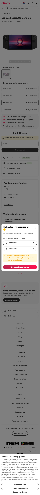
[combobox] (20, 242)
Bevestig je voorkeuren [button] (20, 267)
